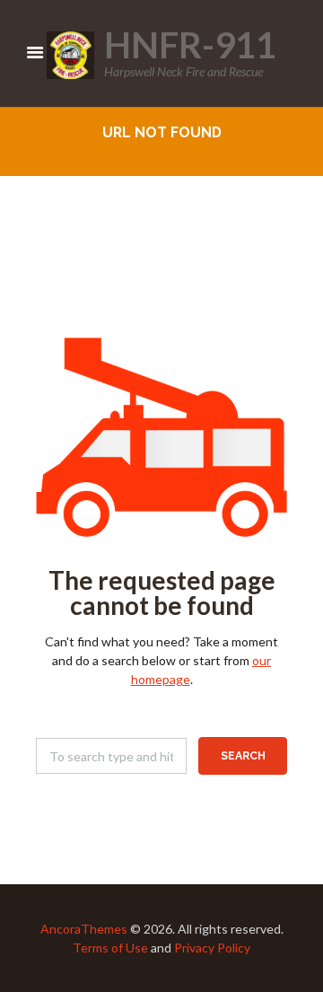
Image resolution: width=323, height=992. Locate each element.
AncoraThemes (83, 928)
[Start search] (242, 756)
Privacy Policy (212, 947)
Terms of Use (110, 947)
